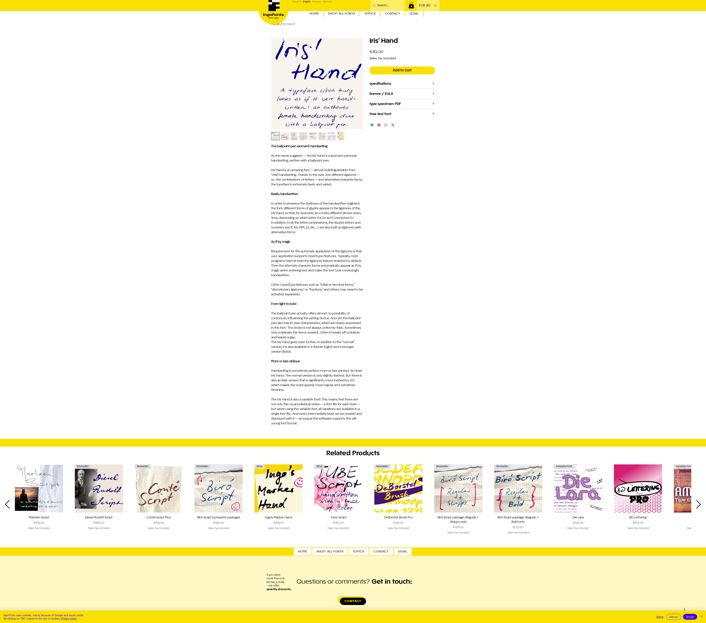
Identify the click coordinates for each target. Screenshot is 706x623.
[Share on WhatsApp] (386, 125)
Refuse (673, 617)
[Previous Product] (7, 504)
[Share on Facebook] (372, 125)
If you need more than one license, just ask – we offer (279, 582)
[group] (353, 504)
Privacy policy (69, 618)
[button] (411, 5)
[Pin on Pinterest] (379, 125)
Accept (690, 617)
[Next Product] (698, 504)
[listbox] (428, 5)
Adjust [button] (659, 617)
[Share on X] (393, 125)
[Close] (701, 616)
